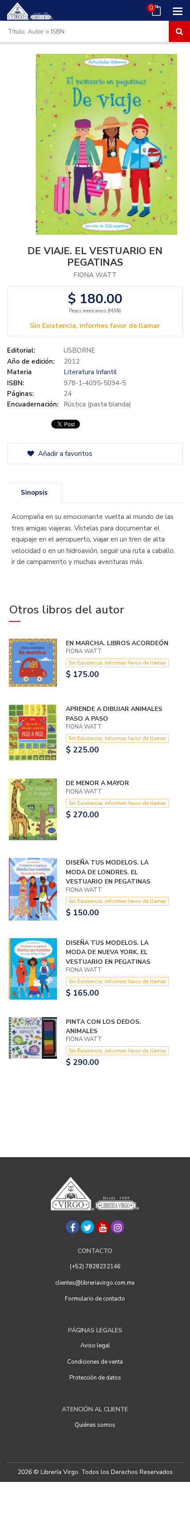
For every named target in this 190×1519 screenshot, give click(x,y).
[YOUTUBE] (102, 1226)
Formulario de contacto (95, 1299)
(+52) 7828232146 (95, 1267)
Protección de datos (95, 1378)
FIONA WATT (95, 275)
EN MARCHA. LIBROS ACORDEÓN (117, 643)
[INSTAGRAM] (117, 1226)
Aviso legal (95, 1346)
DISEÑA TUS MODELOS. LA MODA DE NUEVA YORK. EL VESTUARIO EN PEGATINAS (108, 952)
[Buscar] (179, 31)
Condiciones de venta (95, 1362)
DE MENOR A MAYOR (97, 783)
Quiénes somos (95, 1425)
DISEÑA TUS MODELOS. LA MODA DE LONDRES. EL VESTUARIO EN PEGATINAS (108, 872)
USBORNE (79, 350)
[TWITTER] (87, 1226)
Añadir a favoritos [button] (64, 454)
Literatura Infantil (90, 372)
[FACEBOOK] (72, 1226)
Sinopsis (34, 492)
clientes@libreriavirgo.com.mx (95, 1283)
